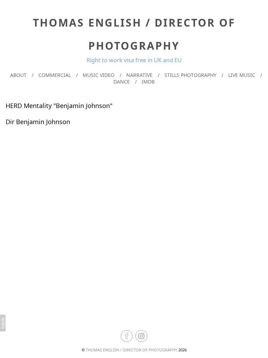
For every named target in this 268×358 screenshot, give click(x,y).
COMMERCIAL (54, 75)
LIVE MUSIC (241, 75)
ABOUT (18, 75)
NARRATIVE (139, 75)
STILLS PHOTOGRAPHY (190, 75)
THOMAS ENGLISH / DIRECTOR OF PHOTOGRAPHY (131, 349)
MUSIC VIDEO (98, 75)
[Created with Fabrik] (3, 323)
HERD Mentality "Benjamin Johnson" (59, 105)
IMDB (148, 81)
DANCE (121, 81)
